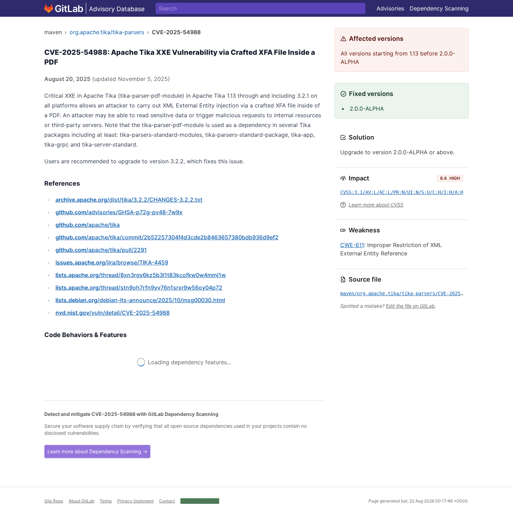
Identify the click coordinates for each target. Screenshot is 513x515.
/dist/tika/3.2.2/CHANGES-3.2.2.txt (128, 199)
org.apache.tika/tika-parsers (106, 32)
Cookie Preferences (199, 500)
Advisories (390, 8)
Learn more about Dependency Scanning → (97, 451)
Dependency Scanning (439, 8)
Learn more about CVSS (376, 205)
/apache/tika (87, 224)
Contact (167, 500)
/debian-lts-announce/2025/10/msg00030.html (140, 300)
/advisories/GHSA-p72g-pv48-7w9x (119, 212)
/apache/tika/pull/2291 (101, 249)
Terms (106, 500)
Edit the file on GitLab (410, 306)
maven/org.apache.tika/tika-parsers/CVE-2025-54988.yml (414, 293)
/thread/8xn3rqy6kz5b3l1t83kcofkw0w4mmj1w (140, 274)
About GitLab (81, 500)
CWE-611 (352, 244)
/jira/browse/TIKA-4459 (111, 262)
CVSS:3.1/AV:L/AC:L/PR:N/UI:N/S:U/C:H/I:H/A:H (401, 192)
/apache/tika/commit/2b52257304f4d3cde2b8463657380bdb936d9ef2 (166, 237)
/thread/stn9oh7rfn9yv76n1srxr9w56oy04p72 (138, 287)
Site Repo (53, 500)
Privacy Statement (135, 500)
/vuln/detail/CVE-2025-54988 (112, 312)
